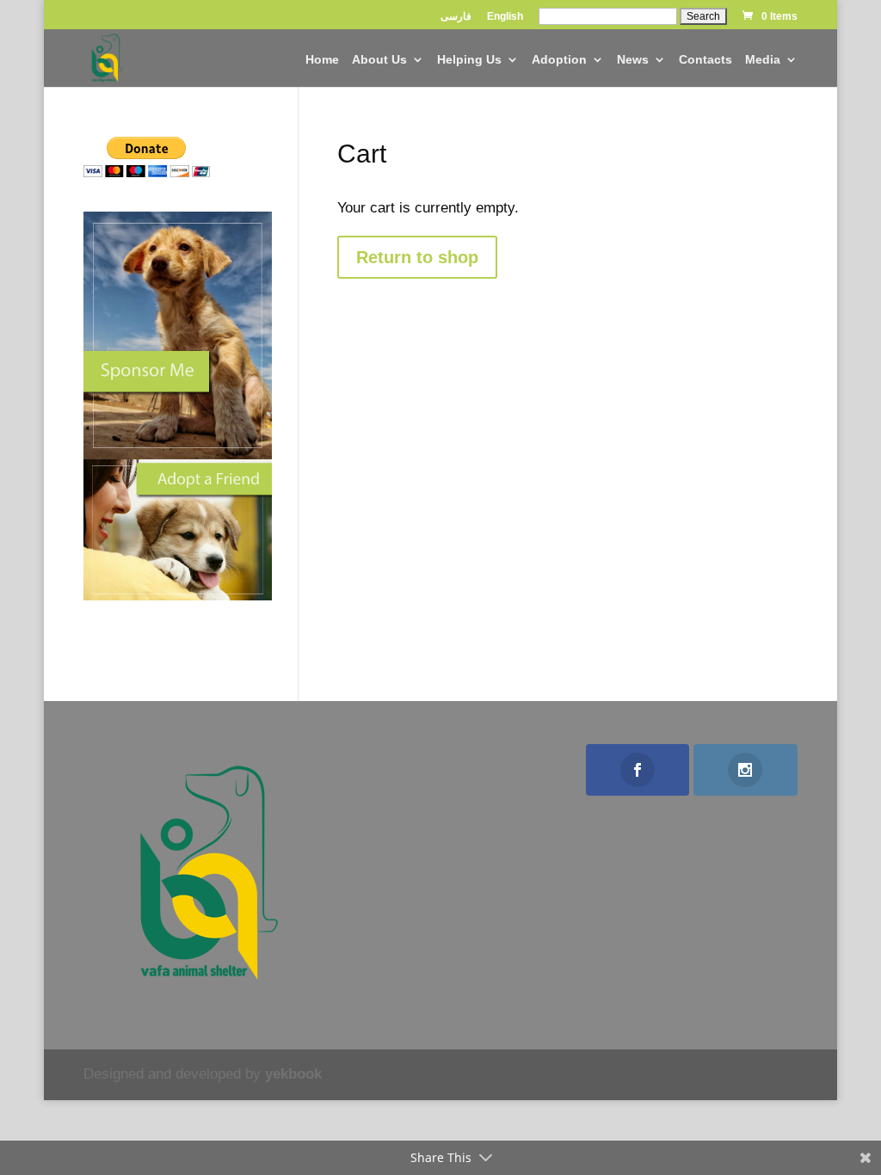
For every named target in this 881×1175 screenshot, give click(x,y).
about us (379, 59)
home (322, 59)
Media (762, 59)
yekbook (293, 1074)
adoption (559, 59)
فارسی (455, 16)
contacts (705, 59)
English (505, 16)
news (633, 59)
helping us (469, 59)
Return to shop (417, 257)
